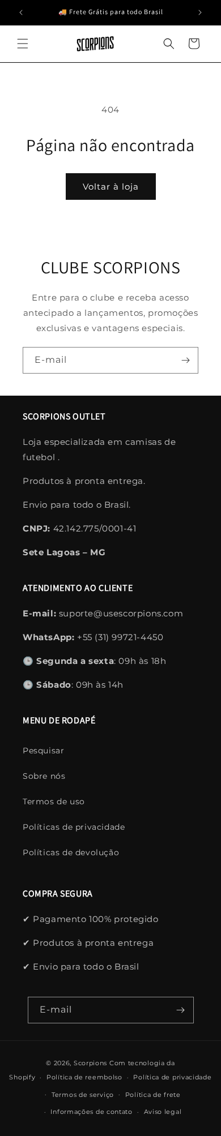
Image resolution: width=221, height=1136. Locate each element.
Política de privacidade (172, 1077)
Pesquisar (43, 750)
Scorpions (90, 1063)
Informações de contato (91, 1112)
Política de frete (153, 1095)
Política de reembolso (84, 1077)
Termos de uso (54, 801)
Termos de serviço (83, 1095)
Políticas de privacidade (74, 827)
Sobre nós (44, 776)
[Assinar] (185, 360)
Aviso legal (163, 1112)
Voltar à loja (111, 186)
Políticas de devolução (71, 852)
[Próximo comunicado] (200, 12)
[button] (22, 43)
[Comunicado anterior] (20, 12)
